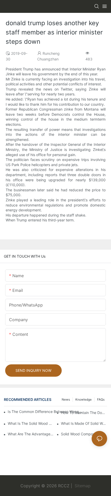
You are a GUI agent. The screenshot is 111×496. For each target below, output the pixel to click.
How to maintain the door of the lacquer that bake (84, 412)
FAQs (101, 399)
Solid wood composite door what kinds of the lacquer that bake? (84, 434)
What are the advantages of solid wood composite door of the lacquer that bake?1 (31, 434)
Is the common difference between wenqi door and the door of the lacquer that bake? (45, 411)
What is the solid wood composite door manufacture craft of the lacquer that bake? (31, 423)
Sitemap (82, 485)
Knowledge (83, 399)
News (66, 399)
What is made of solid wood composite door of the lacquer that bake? (84, 423)
